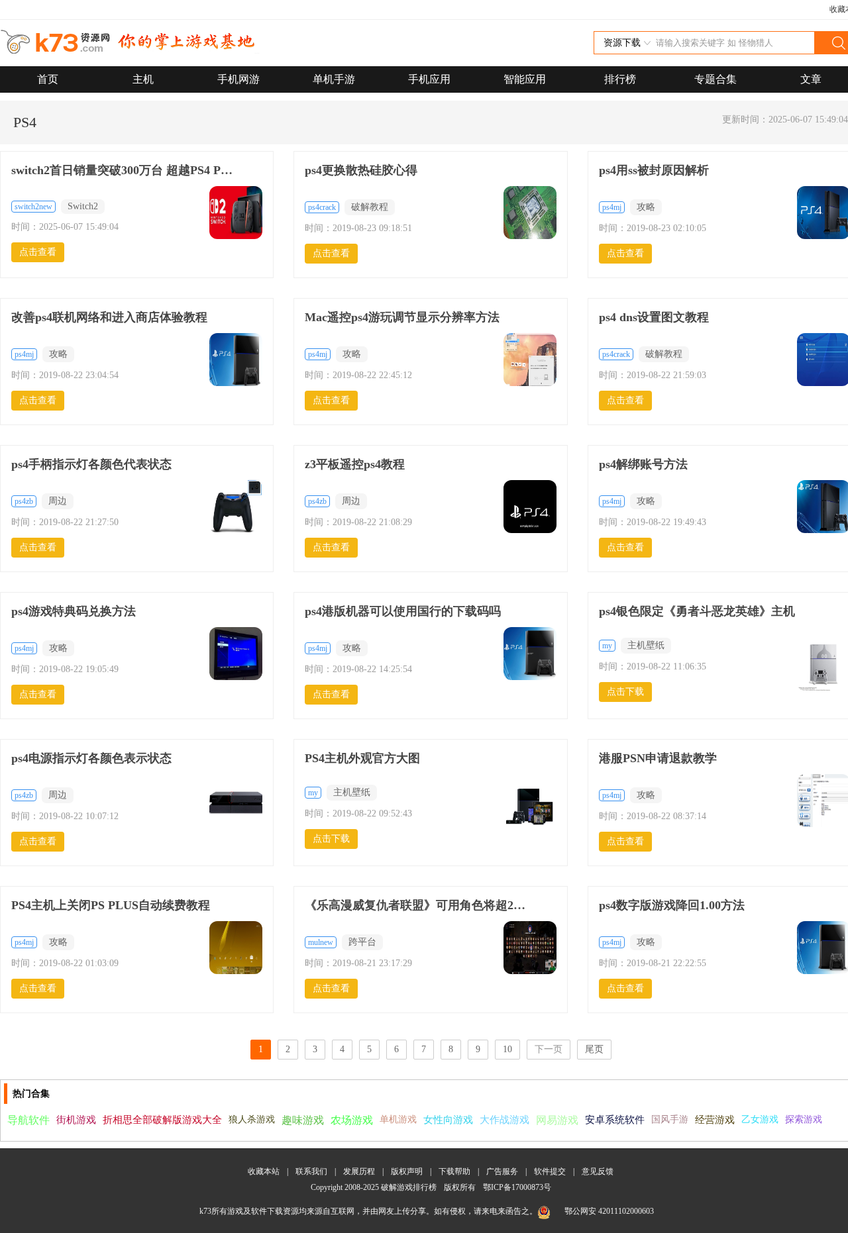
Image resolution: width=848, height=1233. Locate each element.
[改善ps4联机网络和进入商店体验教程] (235, 361)
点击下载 (625, 692)
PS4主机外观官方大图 (362, 758)
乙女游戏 (759, 1119)
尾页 (594, 1049)
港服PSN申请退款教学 (658, 758)
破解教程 (369, 207)
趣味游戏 (303, 1120)
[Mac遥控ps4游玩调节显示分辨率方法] (530, 361)
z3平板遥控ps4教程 (355, 464)
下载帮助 (454, 1171)
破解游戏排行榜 (410, 1187)
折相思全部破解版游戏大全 (162, 1119)
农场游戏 (352, 1120)
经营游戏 (715, 1119)
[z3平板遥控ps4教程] (530, 508)
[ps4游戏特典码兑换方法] (235, 655)
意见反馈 (597, 1171)
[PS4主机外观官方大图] (530, 812)
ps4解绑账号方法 (643, 464)
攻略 (646, 207)
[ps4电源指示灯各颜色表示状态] (235, 802)
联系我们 (311, 1171)
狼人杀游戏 (252, 1119)
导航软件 (28, 1120)
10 (507, 1049)
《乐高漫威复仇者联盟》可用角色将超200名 (418, 905)
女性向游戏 (448, 1119)
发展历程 (359, 1171)
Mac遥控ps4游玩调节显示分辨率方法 (402, 317)
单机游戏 (398, 1119)
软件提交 (550, 1171)
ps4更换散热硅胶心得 (361, 170)
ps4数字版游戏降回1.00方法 (672, 905)
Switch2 (83, 206)
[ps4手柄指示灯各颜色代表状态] (235, 508)
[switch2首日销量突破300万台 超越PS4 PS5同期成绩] (235, 214)
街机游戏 (76, 1119)
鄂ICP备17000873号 (517, 1187)
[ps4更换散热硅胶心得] (530, 214)
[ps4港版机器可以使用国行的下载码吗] (530, 655)
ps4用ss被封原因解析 (654, 170)
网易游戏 (557, 1120)
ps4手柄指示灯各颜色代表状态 (91, 464)
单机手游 (334, 79)
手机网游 (238, 79)
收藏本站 (264, 1171)
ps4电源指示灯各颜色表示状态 (91, 758)
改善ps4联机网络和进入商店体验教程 (109, 317)
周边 (57, 501)
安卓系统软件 (615, 1119)
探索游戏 (803, 1119)
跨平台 (362, 942)
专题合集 (715, 79)
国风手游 (669, 1119)
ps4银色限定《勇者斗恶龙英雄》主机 (697, 611)
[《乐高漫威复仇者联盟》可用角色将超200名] (530, 949)
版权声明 (407, 1171)
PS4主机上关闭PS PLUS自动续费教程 (110, 905)
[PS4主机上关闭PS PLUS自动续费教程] (235, 949)
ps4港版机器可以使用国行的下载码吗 (403, 611)
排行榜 (620, 79)
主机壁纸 (645, 645)
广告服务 (502, 1171)
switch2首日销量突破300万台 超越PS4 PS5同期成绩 (124, 170)
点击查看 (37, 252)
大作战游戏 (504, 1119)
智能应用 (525, 79)
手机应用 (429, 79)
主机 (143, 79)
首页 (47, 79)
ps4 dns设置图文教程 (654, 317)
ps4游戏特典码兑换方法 (73, 611)
